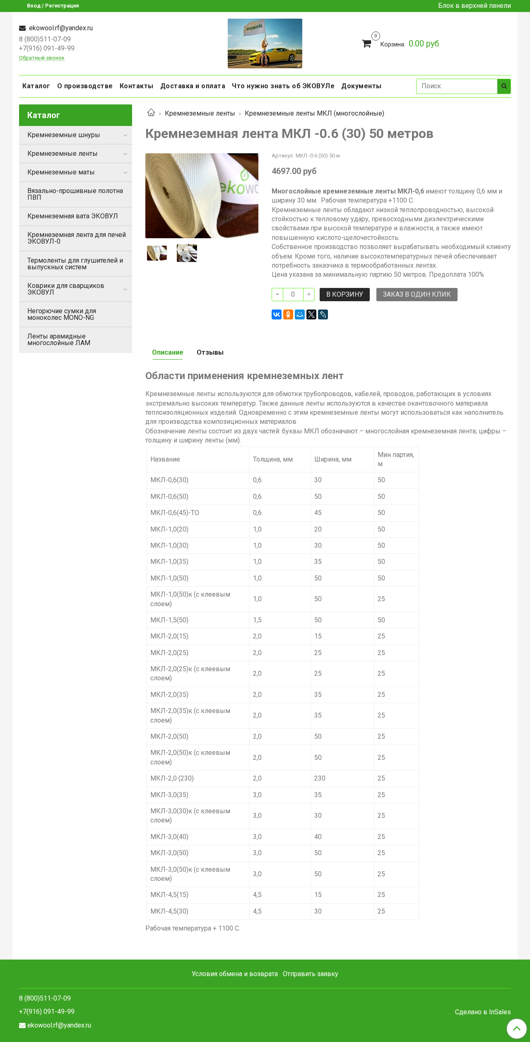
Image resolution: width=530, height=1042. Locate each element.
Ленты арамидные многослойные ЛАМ (58, 339)
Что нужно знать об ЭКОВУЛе (283, 86)
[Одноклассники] (288, 314)
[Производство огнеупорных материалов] (265, 42)
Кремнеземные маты (61, 172)
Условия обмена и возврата (235, 974)
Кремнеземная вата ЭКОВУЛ (72, 216)
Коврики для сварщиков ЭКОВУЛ (65, 289)
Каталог (36, 86)
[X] (311, 314)
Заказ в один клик (417, 294)
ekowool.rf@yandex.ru (60, 28)
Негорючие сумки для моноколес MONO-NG (61, 314)
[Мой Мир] (300, 314)
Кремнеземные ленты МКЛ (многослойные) (314, 113)
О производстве (85, 86)
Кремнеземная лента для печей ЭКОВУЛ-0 (76, 238)
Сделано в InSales (483, 1012)
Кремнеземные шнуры (63, 135)
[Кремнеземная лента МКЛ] (201, 195)
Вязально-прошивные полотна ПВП (75, 194)
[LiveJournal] (323, 314)
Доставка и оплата (193, 86)
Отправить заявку (310, 974)
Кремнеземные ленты (200, 113)
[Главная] (151, 113)
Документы (361, 86)
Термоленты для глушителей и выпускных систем (75, 263)
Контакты (137, 86)
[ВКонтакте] (277, 314)
